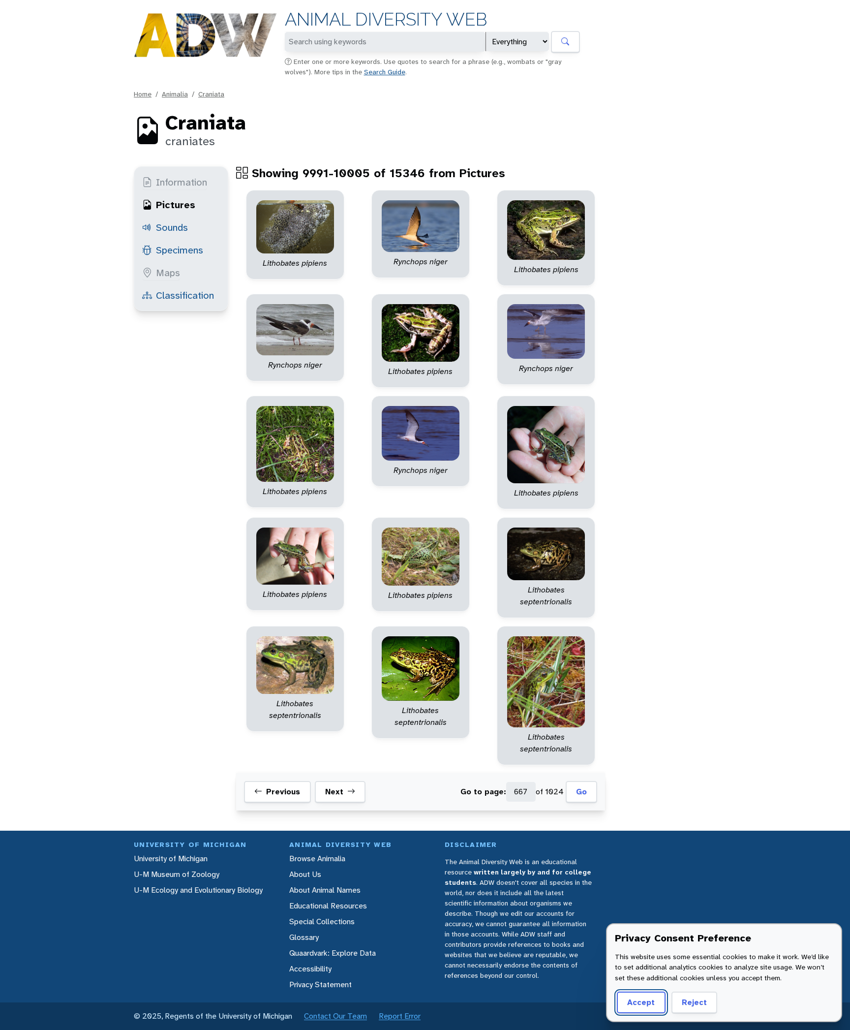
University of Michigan (171, 858)
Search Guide (384, 71)
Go (581, 791)
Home (143, 94)
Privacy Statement (320, 984)
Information (181, 182)
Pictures (175, 204)
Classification (185, 295)
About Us (305, 874)
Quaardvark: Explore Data (332, 953)
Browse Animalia (317, 858)
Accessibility (310, 969)
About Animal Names (325, 890)
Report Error (400, 1016)
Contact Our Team (335, 1016)
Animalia (175, 94)
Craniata (211, 94)
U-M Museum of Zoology (176, 874)
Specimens (179, 250)
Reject (694, 1002)
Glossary (304, 937)
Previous (283, 791)
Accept (641, 1002)
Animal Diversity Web (386, 19)
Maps (168, 272)
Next (334, 791)
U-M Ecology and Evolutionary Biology (198, 890)
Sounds (172, 227)
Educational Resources (328, 906)
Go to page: (483, 791)
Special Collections (322, 921)
